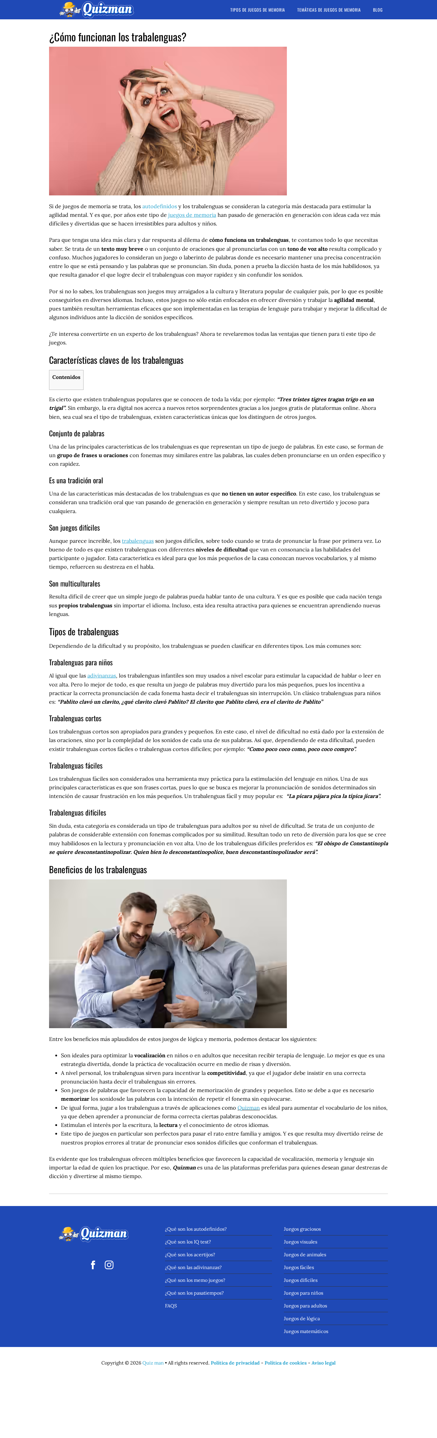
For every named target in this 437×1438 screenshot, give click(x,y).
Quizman (249, 1107)
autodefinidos (159, 206)
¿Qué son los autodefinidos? (196, 1229)
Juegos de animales (305, 1254)
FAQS (171, 1306)
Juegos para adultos (305, 1306)
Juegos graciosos (302, 1229)
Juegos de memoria (96, 9)
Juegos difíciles (300, 1280)
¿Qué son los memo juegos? (195, 1280)
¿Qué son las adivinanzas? (193, 1267)
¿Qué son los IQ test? (188, 1242)
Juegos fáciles (299, 1267)
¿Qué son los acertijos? (190, 1254)
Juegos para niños (303, 1293)
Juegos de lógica (302, 1318)
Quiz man (153, 1363)
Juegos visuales (300, 1242)
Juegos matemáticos (306, 1331)
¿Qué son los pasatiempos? (194, 1293)
